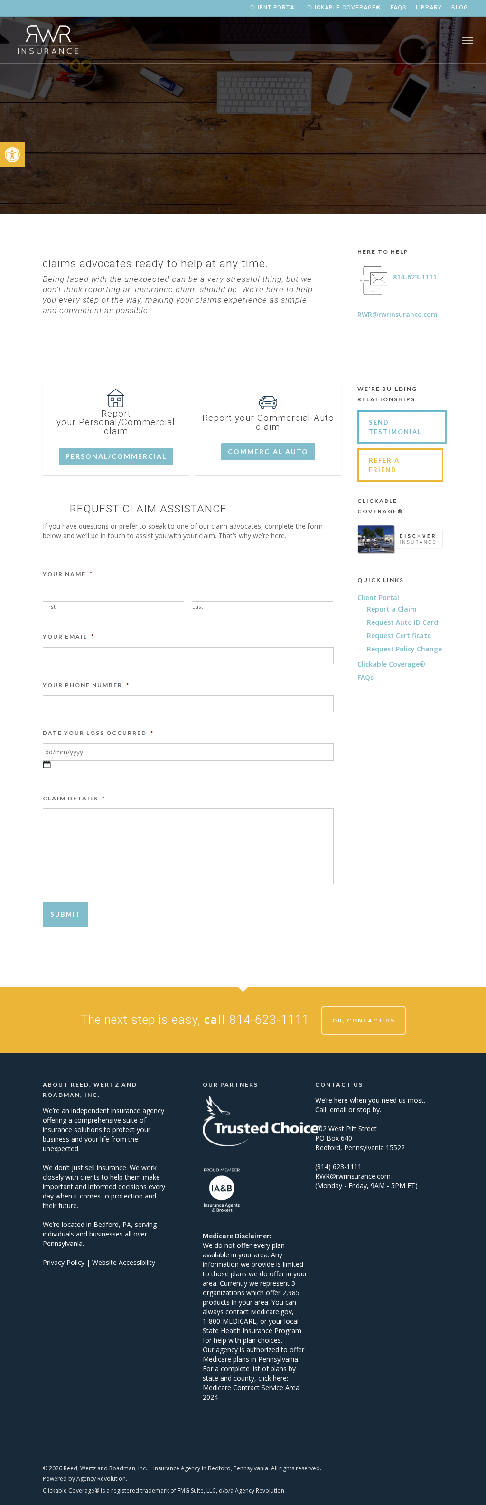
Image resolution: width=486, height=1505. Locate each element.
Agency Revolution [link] (101, 1479)
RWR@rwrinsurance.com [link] (397, 314)
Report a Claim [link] (392, 608)
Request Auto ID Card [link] (402, 622)
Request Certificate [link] (399, 635)
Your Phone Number (86, 684)
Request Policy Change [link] (404, 648)
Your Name (68, 573)
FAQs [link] (365, 677)
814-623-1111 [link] (415, 276)
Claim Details (74, 798)
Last (198, 606)
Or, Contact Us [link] (363, 1020)
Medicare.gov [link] (271, 1311)
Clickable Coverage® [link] (391, 664)
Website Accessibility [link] (123, 1262)
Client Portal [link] (378, 597)
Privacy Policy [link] (63, 1262)
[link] (12, 154)
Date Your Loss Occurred (98, 732)
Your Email (68, 636)
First (49, 606)
